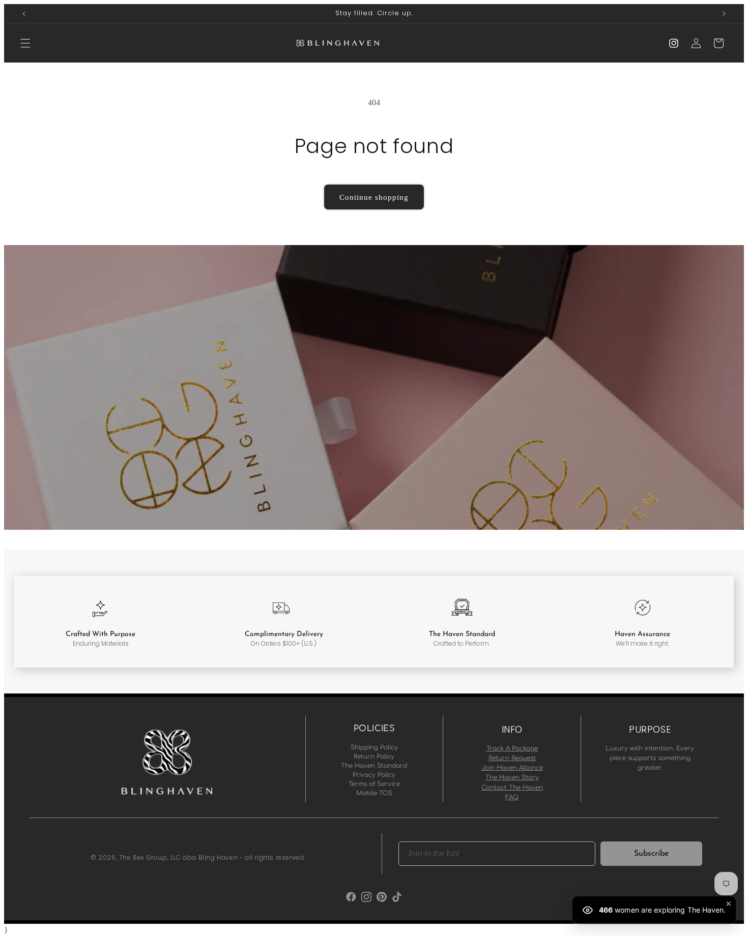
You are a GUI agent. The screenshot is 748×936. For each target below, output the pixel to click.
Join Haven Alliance (512, 767)
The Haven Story (512, 777)
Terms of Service (374, 784)
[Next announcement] (724, 13)
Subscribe (651, 854)
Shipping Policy (374, 747)
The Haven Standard (374, 765)
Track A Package (512, 748)
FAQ (512, 797)
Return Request (512, 758)
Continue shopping (374, 197)
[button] (25, 43)
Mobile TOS (374, 793)
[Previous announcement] (24, 13)
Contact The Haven (512, 787)
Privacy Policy (374, 774)
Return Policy (374, 756)
